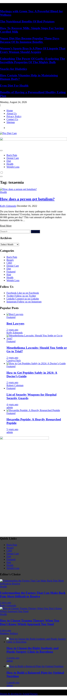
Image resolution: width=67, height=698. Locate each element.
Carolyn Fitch (14, 360)
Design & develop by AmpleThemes (19, 693)
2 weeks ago (13, 657)
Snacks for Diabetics (13, 69)
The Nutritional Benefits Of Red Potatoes (27, 21)
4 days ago (5, 630)
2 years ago (12, 329)
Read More (6, 225)
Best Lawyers (15, 323)
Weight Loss (13, 166)
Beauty (10, 260)
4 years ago (12, 404)
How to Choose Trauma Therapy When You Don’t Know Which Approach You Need (29, 622)
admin (10, 407)
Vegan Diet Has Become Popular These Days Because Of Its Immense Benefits (29, 40)
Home (10, 110)
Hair (9, 274)
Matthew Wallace (9, 633)
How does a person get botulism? (27, 199)
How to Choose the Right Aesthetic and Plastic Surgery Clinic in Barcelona (33, 649)
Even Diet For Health (14, 85)
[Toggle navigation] (1, 150)
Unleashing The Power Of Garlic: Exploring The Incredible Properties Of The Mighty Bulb (32, 60)
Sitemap (11, 122)
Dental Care (13, 158)
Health (10, 164)
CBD (9, 262)
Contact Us (12, 119)
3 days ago (5, 602)
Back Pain (12, 155)
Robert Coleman (15, 385)
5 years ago (12, 429)
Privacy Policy (14, 116)
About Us (12, 113)
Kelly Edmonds (8, 206)
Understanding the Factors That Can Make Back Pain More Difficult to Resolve (33, 594)
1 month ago (13, 682)
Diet (9, 161)
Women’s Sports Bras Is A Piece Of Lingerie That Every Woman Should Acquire (32, 50)
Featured (11, 271)
